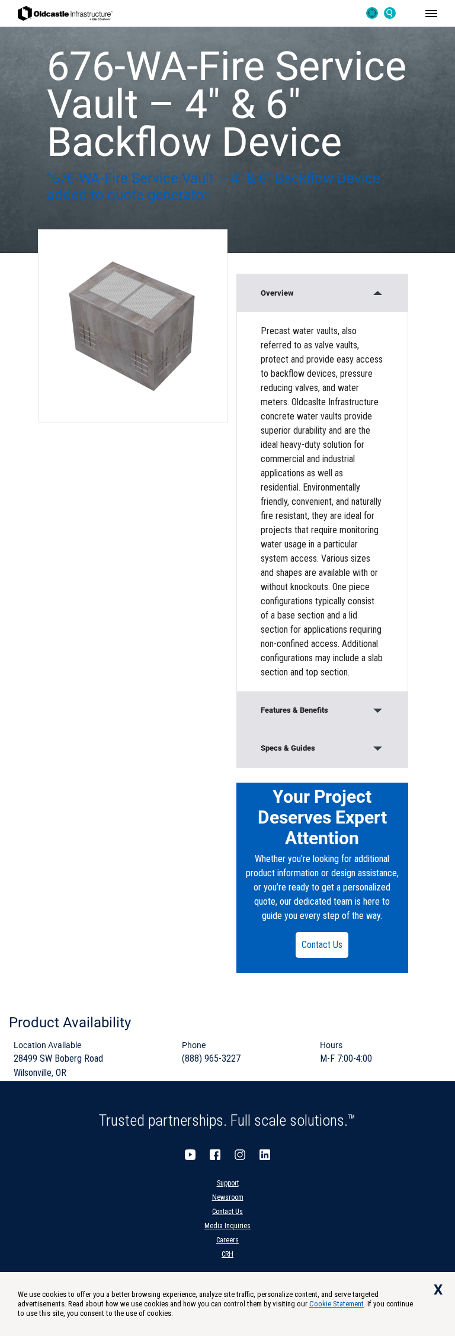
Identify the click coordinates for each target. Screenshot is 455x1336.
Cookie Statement (336, 1303)
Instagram (240, 1154)
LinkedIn (264, 1154)
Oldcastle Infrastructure (65, 13)
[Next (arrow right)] (434, 668)
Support (228, 1183)
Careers (227, 1240)
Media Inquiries (227, 1226)
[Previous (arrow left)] (20, 668)
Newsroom (227, 1197)
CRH (227, 1254)
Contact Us (322, 944)
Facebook (215, 1154)
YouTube (190, 1154)
